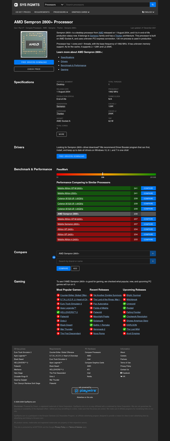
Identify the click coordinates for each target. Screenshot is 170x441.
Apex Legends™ (20, 355)
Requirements (42, 12)
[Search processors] (153, 4)
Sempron (51, 28)
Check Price (34, 69)
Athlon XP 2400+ (66, 229)
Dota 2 (52, 376)
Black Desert (19, 359)
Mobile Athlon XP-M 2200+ (70, 218)
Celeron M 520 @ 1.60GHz (70, 198)
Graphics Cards (80, 12)
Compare (148, 188)
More (61, 134)
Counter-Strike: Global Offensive (62, 352)
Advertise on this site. (85, 397)
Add (75, 268)
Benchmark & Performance (73, 65)
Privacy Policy (125, 366)
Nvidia (89, 376)
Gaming (64, 69)
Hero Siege (18, 373)
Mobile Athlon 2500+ (67, 193)
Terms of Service (75, 427)
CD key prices (23, 12)
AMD (45, 28)
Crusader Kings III (21, 376)
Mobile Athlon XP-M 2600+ (70, 188)
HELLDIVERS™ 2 (21, 362)
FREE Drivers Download (34, 62)
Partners (123, 359)
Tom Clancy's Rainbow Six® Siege (27, 383)
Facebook (126, 373)
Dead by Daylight (20, 380)
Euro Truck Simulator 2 (22, 352)
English (148, 12)
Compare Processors (33, 28)
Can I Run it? (27, 5)
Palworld (17, 366)
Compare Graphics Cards (94, 362)
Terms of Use (125, 362)
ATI (88, 369)
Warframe (17, 369)
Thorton (60, 28)
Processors (60, 12)
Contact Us (124, 369)
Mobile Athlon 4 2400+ (68, 239)
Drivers (64, 61)
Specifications (67, 57)
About (122, 352)
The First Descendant (58, 373)
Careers (123, 355)
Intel (88, 359)
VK (123, 376)
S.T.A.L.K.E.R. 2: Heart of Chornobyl (64, 355)
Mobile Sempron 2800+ (69, 223)
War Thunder (54, 380)
